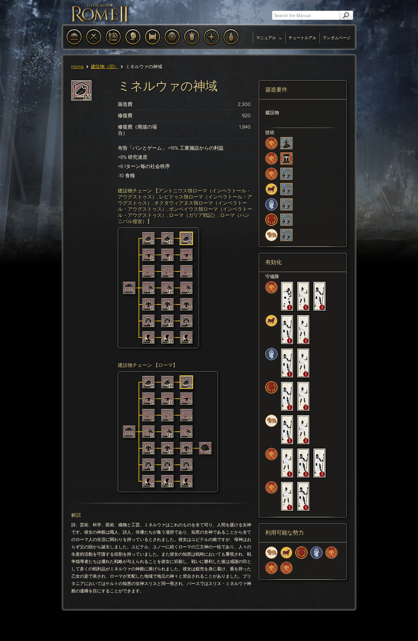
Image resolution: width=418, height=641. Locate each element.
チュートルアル (302, 37)
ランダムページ (337, 37)
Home (77, 66)
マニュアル (266, 37)
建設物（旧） (104, 66)
